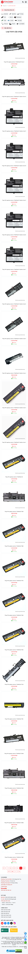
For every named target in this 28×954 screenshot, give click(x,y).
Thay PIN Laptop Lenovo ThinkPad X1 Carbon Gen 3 (14, 407)
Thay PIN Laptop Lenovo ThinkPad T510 (14, 718)
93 (14, 868)
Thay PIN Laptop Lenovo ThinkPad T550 (14, 649)
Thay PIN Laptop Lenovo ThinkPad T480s (14, 822)
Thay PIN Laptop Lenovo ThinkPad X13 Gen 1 (14, 61)
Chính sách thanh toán (6, 915)
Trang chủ (5, 5)
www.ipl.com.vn (22, 946)
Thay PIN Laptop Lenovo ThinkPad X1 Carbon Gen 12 (14, 96)
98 (12, 871)
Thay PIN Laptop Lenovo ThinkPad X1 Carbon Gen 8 (14, 234)
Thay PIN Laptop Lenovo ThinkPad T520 (14, 684)
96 (24, 868)
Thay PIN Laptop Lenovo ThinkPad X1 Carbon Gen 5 (14, 338)
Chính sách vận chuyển (6, 917)
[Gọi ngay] (25, 942)
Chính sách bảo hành (5, 909)
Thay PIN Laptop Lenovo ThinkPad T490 (14, 788)
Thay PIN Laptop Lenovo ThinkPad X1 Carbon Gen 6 (14, 304)
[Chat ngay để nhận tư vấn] (25, 936)
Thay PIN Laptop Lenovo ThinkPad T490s (14, 753)
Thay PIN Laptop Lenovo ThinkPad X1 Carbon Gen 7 (14, 269)
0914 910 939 (8, 899)
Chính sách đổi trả (5, 913)
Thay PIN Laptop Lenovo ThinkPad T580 (14, 546)
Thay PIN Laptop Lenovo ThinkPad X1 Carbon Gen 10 (14, 165)
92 (10, 868)
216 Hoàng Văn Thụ (16, 879)
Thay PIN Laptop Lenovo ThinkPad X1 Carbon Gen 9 (14, 200)
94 (17, 868)
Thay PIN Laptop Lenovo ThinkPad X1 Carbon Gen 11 (14, 131)
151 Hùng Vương (13, 882)
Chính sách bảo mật (5, 911)
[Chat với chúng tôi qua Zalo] (25, 939)
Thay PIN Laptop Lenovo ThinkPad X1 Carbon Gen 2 (14, 442)
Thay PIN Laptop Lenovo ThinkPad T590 (14, 511)
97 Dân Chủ (12, 880)
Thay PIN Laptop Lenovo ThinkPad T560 (14, 615)
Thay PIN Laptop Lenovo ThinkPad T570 (14, 580)
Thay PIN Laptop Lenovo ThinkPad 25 (14, 476)
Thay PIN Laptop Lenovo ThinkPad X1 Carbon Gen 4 (14, 373)
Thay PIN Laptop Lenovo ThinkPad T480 (14, 857)
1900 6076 (7, 897)
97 (9, 871)
